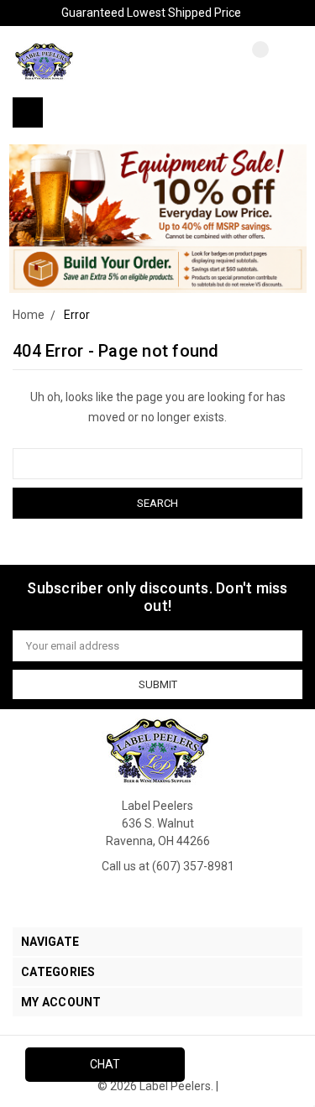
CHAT (105, 1064)
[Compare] (248, 63)
